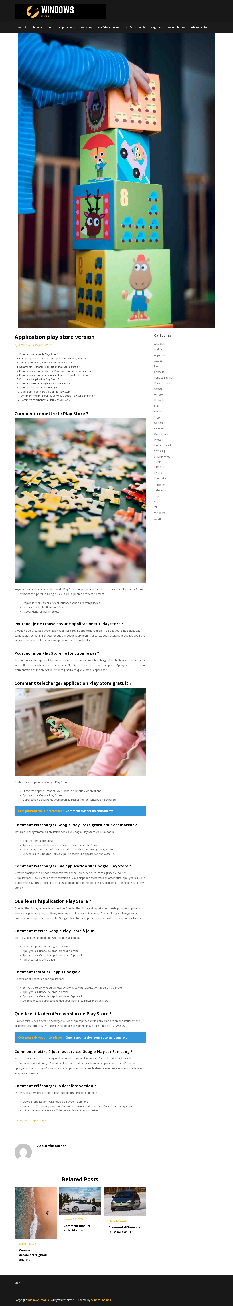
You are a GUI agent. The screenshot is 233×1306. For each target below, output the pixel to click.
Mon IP (19, 1282)
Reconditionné (162, 445)
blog (156, 366)
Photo (157, 439)
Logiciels (156, 27)
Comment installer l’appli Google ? (39, 387)
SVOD (157, 462)
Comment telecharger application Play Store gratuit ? (49, 366)
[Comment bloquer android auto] (80, 1199)
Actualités (160, 343)
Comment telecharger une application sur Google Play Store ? (54, 375)
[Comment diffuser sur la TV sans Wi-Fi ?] (125, 1200)
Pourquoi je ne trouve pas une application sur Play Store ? (52, 358)
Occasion (159, 422)
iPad (50, 27)
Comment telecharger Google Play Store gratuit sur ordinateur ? (56, 371)
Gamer (158, 389)
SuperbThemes (101, 1300)
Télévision (160, 490)
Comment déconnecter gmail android (33, 1254)
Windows (159, 513)
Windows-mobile (38, 1300)
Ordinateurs (161, 434)
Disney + (159, 467)
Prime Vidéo (161, 478)
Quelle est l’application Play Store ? (39, 379)
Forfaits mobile (135, 27)
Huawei (158, 400)
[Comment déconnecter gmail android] (36, 1212)
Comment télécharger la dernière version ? (45, 399)
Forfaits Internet (109, 27)
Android (22, 27)
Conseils (159, 372)
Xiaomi (158, 518)
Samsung (86, 27)
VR (155, 507)
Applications (67, 27)
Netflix (158, 472)
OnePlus (159, 428)
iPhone (37, 27)
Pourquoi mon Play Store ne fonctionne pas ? (45, 362)
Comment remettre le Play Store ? (38, 354)
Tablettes (159, 484)
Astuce (158, 360)
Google (158, 394)
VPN (156, 501)
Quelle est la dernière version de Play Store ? (46, 391)
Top (156, 496)
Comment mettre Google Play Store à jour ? (44, 383)
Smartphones (176, 27)
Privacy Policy (199, 27)
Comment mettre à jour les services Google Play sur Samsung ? (58, 395)
